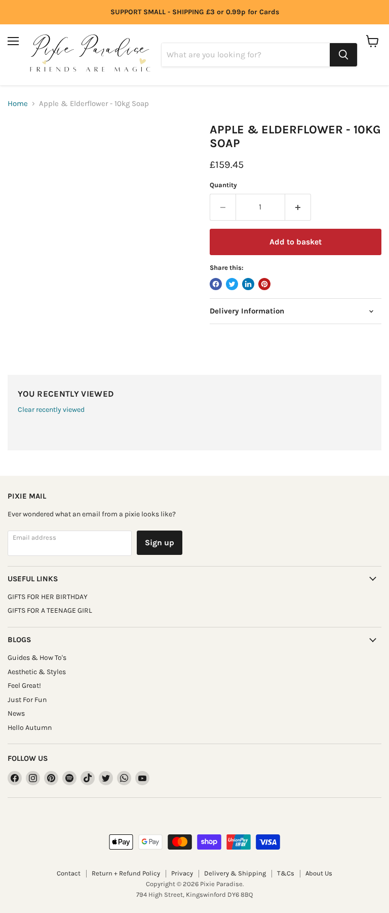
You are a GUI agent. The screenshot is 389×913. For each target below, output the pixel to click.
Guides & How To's (37, 657)
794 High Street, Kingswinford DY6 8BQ (194, 894)
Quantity (223, 185)
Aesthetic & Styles (37, 672)
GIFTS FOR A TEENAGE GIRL (50, 610)
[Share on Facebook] (216, 284)
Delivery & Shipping (235, 873)
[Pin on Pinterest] (264, 284)
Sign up (159, 542)
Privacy (182, 873)
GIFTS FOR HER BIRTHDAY (48, 596)
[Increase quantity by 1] (298, 207)
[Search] (343, 54)
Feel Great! (24, 685)
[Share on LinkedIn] (248, 284)
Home (18, 103)
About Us (318, 873)
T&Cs (285, 873)
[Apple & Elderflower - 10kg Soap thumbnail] (28, 148)
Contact (69, 873)
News (16, 713)
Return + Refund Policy (126, 873)
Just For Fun (27, 699)
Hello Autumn (30, 727)
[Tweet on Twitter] (232, 284)
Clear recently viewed (51, 410)
